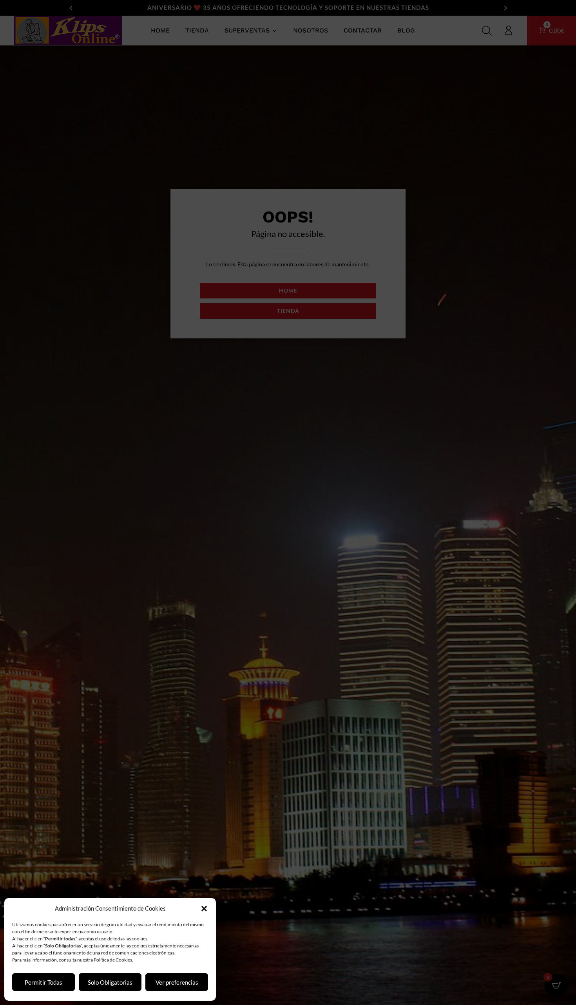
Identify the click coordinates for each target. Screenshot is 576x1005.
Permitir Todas (43, 982)
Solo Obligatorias (110, 982)
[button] (204, 909)
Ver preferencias (177, 982)
